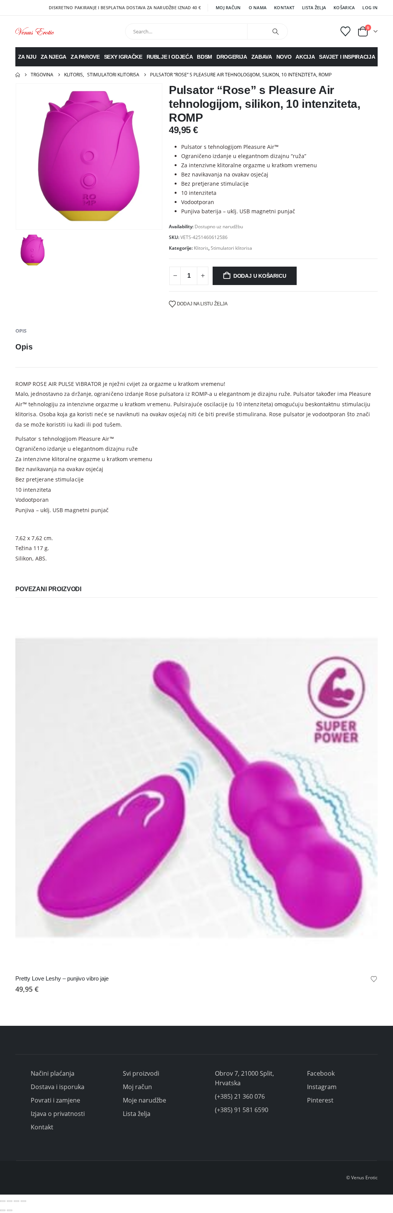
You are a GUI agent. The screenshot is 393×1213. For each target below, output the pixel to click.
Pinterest (320, 1100)
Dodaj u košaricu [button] (365, 619)
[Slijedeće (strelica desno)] (9, 1210)
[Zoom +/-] (2, 1201)
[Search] (275, 31)
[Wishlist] (346, 31)
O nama (258, 7)
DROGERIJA (231, 57)
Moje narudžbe (144, 1100)
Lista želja (314, 7)
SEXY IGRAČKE (123, 57)
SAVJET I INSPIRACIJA (347, 57)
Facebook (321, 1073)
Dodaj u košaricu (259, 276)
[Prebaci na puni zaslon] (9, 1201)
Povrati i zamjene (55, 1100)
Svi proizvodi (141, 1073)
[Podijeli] (16, 1201)
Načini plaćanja (52, 1073)
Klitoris (201, 248)
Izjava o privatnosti (58, 1113)
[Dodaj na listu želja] (374, 978)
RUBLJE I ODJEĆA (170, 57)
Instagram (322, 1087)
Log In (370, 7)
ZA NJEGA (53, 57)
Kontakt (284, 7)
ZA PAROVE (85, 57)
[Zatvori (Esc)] (23, 1201)
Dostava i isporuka (57, 1087)
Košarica (344, 7)
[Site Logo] (34, 31)
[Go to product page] (196, 788)
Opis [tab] (20, 330)
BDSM (204, 57)
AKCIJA (305, 57)
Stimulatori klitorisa (231, 248)
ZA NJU (27, 57)
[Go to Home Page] (17, 74)
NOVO (284, 57)
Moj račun (228, 7)
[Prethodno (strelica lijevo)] (2, 1210)
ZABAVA (261, 57)
